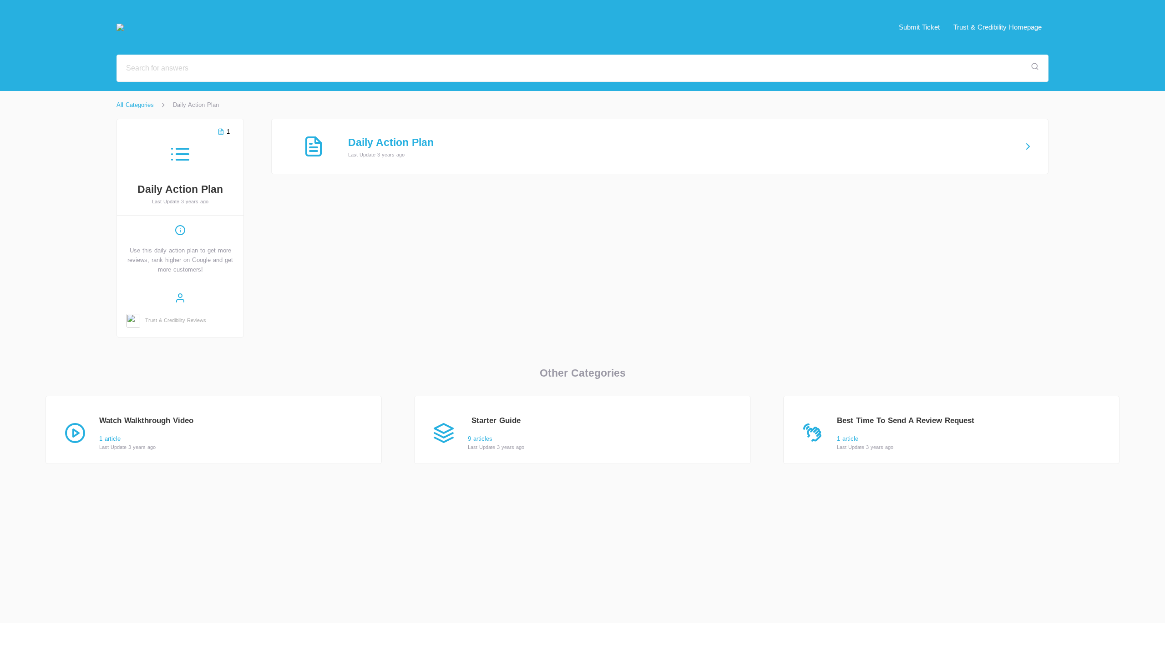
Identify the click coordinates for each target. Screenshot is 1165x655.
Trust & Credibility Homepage (997, 27)
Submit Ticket (919, 27)
